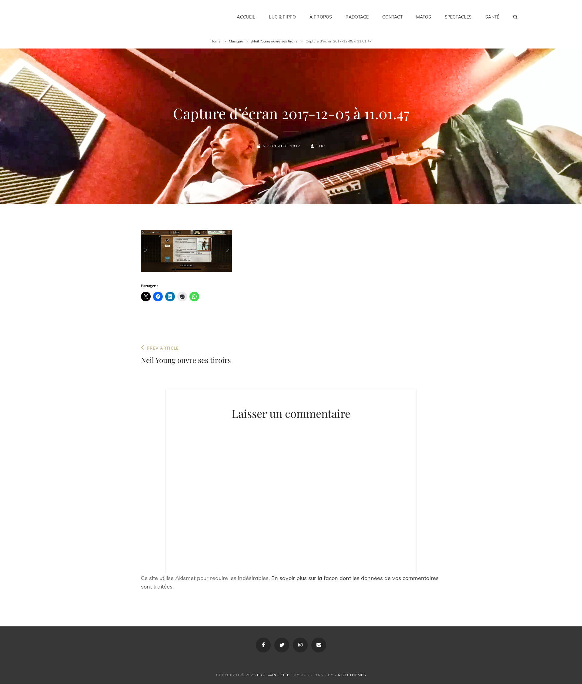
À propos (320, 17)
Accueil (246, 17)
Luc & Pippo (282, 17)
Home (215, 41)
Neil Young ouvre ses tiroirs (274, 41)
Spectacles (458, 17)
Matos (423, 17)
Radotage (357, 17)
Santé (492, 17)
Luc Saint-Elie (273, 674)
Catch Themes (350, 674)
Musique (236, 41)
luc (320, 146)
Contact (392, 17)
